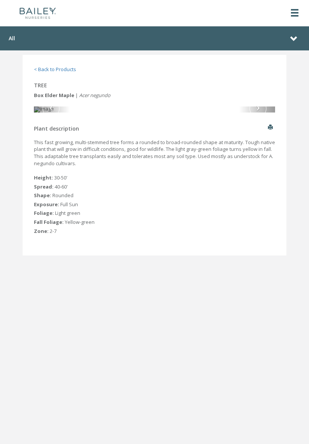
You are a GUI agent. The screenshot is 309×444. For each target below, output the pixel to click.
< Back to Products (55, 69)
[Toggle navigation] (294, 13)
